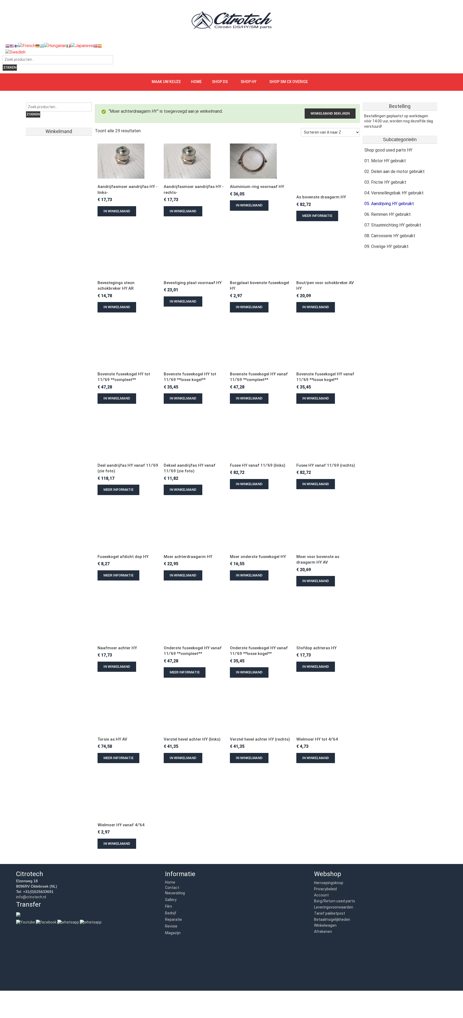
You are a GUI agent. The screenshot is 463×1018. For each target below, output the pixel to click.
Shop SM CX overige (288, 82)
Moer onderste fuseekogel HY (258, 556)
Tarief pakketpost (329, 913)
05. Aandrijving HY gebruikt (389, 203)
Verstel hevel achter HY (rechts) (260, 739)
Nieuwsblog (175, 893)
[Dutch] (7, 45)
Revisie (171, 926)
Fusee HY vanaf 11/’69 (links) (257, 465)
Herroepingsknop (328, 883)
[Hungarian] (55, 45)
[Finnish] (16, 45)
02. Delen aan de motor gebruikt (394, 171)
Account (321, 895)
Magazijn (173, 933)
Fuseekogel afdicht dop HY (123, 556)
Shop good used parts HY (388, 150)
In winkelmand (116, 211)
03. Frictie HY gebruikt (385, 182)
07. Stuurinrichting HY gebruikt (392, 225)
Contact (172, 887)
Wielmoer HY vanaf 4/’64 (121, 825)
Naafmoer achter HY (117, 648)
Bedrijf (170, 913)
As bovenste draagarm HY (321, 197)
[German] (37, 45)
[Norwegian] (95, 45)
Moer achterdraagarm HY (188, 556)
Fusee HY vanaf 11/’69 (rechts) (325, 465)
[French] (26, 45)
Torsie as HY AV (112, 739)
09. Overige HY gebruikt (386, 246)
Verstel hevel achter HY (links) (192, 739)
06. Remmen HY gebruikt (387, 214)
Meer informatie (317, 216)
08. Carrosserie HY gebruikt (389, 235)
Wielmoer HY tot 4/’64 (317, 739)
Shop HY (248, 82)
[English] (12, 45)
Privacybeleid (325, 889)
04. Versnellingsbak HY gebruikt (394, 192)
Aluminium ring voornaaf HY (257, 186)
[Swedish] (15, 51)
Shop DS (220, 82)
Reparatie (173, 919)
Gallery (171, 900)
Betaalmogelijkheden (332, 919)
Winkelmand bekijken (330, 113)
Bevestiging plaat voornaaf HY (193, 282)
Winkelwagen (325, 925)
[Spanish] (100, 45)
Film (168, 906)
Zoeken (9, 67)
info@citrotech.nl (31, 897)
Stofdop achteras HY (316, 648)
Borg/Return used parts (334, 901)
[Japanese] (82, 45)
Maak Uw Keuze (166, 82)
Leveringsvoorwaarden (333, 907)
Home (196, 82)
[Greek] (42, 45)
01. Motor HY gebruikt (385, 160)
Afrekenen (323, 931)
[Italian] (68, 45)
